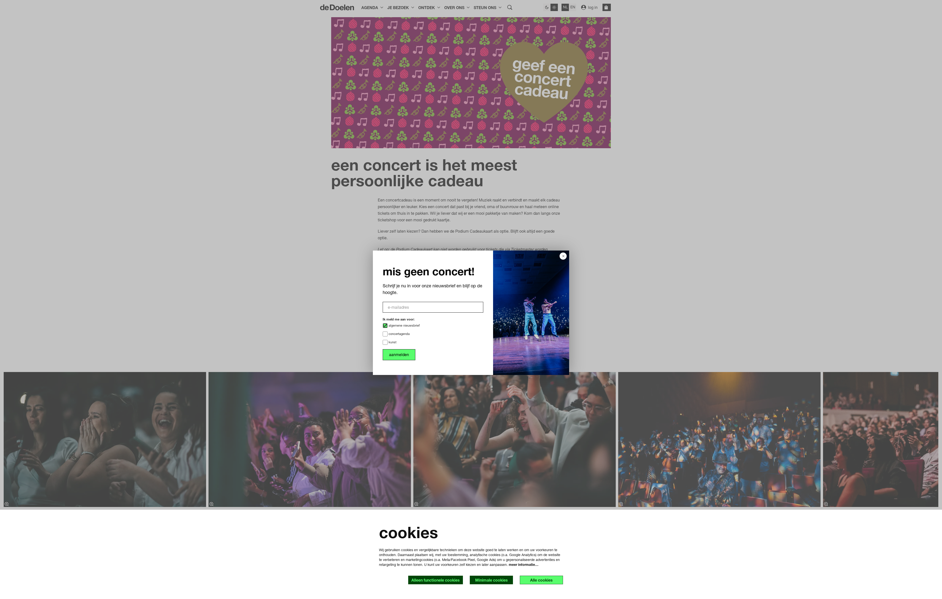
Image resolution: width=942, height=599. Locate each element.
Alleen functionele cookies (435, 580)
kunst (392, 342)
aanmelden (399, 354)
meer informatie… (523, 564)
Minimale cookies (491, 580)
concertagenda (399, 334)
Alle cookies (541, 580)
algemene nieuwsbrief (404, 325)
